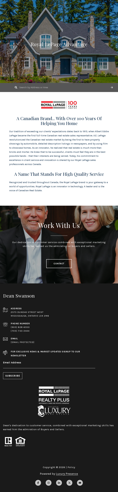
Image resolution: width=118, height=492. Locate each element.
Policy (71, 467)
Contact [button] (59, 263)
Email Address (12, 362)
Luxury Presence (67, 473)
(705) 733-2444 (20, 331)
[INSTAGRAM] (48, 483)
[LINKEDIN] (59, 483)
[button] (112, 87)
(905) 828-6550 (20, 327)
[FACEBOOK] (38, 483)
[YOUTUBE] (80, 483)
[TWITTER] (69, 483)
